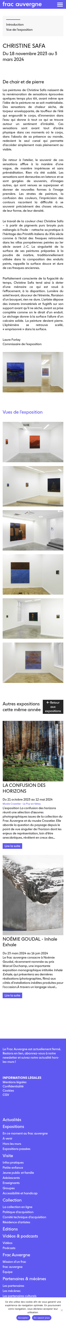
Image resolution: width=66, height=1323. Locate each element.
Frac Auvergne (16, 1255)
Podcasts (9, 1248)
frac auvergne (13, 1267)
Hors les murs (12, 1144)
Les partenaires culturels (19, 1296)
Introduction (15, 24)
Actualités (12, 1120)
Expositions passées (16, 1149)
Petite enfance (13, 1167)
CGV (6, 1095)
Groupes (9, 1188)
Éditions (10, 1229)
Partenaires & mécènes (24, 1279)
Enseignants (11, 1183)
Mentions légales (14, 1082)
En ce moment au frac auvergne (25, 1133)
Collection (12, 1200)
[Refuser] (61, 1310)
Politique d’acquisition (18, 1212)
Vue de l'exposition (19, 29)
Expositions (13, 1126)
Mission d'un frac (14, 1261)
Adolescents (11, 1178)
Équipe (7, 1272)
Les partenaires (13, 1286)
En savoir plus (42, 1317)
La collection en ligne (17, 1207)
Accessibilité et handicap (20, 1193)
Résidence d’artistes (16, 1222)
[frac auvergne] (22, 6)
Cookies (8, 1090)
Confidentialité (13, 1086)
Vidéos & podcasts (20, 1236)
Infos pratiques (13, 1162)
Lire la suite (12, 846)
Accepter (23, 1317)
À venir (7, 1138)
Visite (8, 1156)
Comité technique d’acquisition (24, 1217)
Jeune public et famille (18, 1172)
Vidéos (7, 1243)
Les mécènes (11, 1291)
